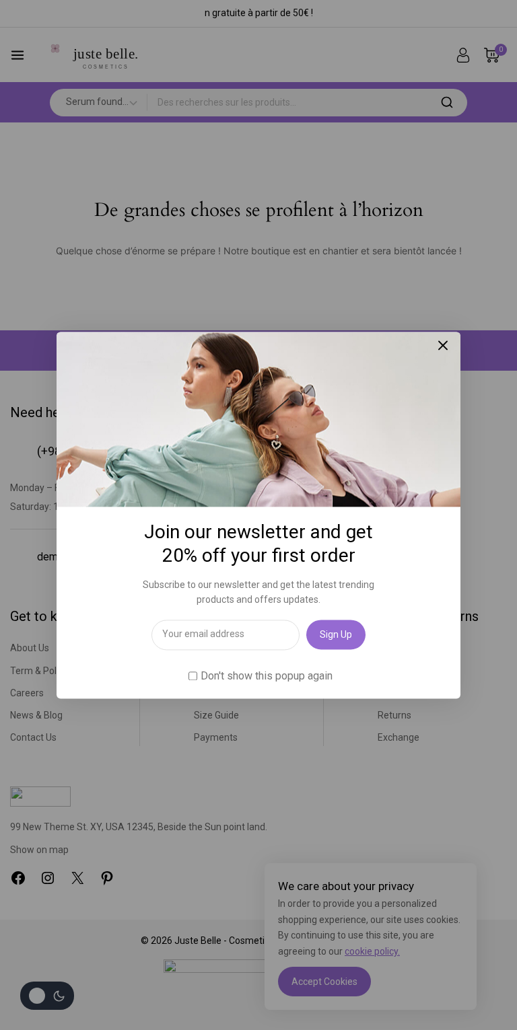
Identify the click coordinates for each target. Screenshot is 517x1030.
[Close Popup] (443, 345)
